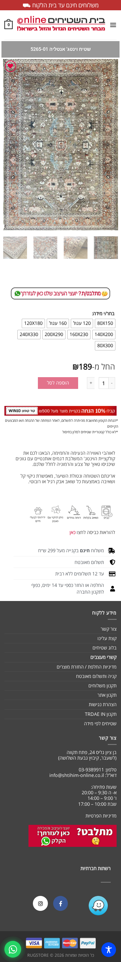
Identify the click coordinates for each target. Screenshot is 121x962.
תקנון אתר (107, 695)
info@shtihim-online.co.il (76, 775)
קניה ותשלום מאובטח (96, 676)
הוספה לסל (58, 383)
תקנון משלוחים (102, 685)
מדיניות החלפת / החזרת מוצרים (87, 667)
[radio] (105, 323)
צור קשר (109, 629)
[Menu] (113, 25)
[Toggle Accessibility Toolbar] (109, 950)
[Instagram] (40, 903)
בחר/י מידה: (103, 313)
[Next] (8, 144)
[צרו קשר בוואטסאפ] (12, 949)
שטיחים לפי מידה (100, 723)
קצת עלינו (107, 638)
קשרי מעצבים (103, 657)
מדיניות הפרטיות (101, 815)
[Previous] (108, 144)
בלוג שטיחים (105, 647)
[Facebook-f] (60, 903)
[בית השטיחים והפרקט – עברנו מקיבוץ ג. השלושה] (61, 25)
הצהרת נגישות (103, 704)
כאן (72, 532)
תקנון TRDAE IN (101, 714)
